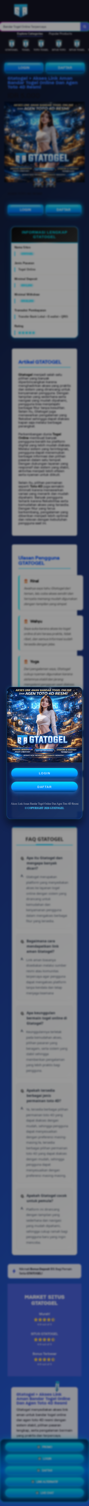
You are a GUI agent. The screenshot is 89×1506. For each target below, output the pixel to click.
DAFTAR (44, 787)
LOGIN (44, 773)
